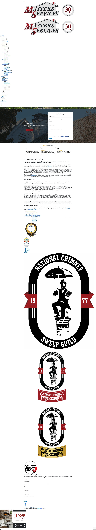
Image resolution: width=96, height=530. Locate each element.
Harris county (34, 216)
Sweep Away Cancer (5, 94)
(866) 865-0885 (4, 101)
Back (4, 40)
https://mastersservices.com (32, 209)
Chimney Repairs (6, 54)
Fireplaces (2, 76)
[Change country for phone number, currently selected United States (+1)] (49, 127)
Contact (2, 97)
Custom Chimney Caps (7, 56)
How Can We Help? (26, 494)
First (49, 119)
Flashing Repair (6, 57)
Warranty (27, 507)
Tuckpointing (5, 69)
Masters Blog (4, 95)
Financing (3, 100)
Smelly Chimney (6, 75)
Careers (25, 507)
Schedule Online (4, 99)
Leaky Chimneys (6, 73)
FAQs (3, 96)
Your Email (50, 121)
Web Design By (39, 508)
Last (61, 119)
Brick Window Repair (6, 68)
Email (25, 486)
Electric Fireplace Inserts (7, 84)
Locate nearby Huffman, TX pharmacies (30, 213)
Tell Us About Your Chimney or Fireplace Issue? (55, 129)
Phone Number (26, 490)
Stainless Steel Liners (7, 63)
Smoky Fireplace (6, 74)
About (3, 93)
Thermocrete (5, 62)
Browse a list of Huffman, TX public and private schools (32, 215)
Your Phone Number (52, 125)
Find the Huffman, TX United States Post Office (31, 212)
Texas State (38, 216)
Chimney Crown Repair (7, 67)
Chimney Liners (4, 59)
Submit (50, 138)
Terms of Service (67, 136)
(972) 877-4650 (2, 35)
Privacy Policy (62, 136)
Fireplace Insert (4, 80)
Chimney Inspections (7, 50)
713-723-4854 (68, 208)
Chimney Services (4, 46)
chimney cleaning (49, 166)
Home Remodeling (5, 41)
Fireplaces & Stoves (5, 78)
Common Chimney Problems (6, 70)
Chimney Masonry (5, 64)
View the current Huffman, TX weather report (31, 214)
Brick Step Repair (6, 58)
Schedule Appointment (3, 36)
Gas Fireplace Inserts (7, 83)
